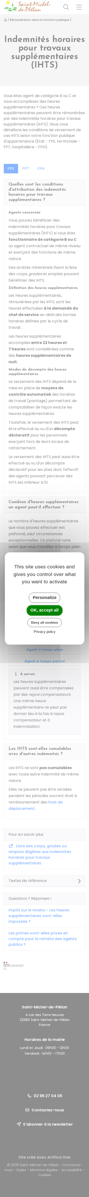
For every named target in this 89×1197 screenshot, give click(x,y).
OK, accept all (44, 610)
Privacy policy (45, 632)
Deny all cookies (44, 622)
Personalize (44, 597)
